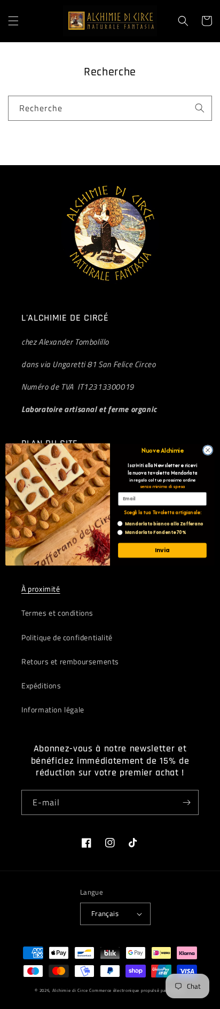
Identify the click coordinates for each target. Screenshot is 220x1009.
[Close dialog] (208, 450)
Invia (162, 550)
